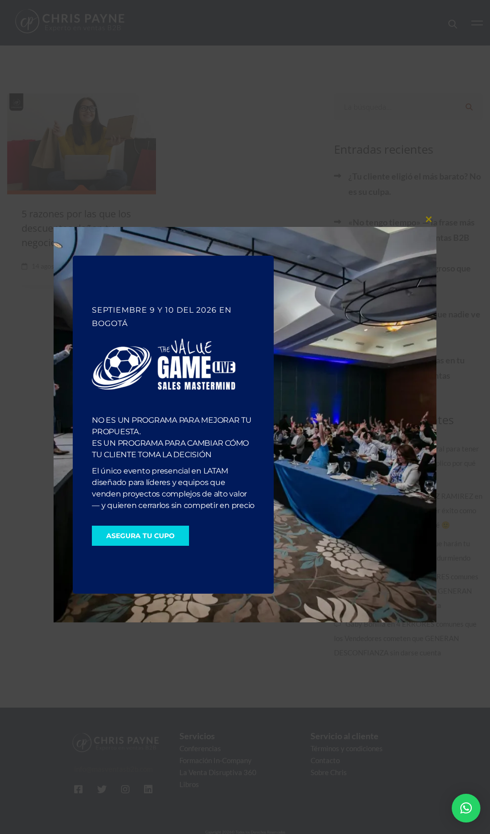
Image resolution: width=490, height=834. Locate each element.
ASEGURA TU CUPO (140, 535)
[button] (466, 808)
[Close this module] (428, 219)
